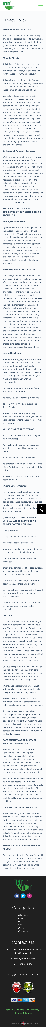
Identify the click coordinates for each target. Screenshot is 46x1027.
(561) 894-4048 (26, 964)
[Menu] (40, 5)
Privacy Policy (32, 1009)
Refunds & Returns (23, 1013)
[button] (41, 509)
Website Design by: (14, 1023)
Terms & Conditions (15, 1009)
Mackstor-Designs (32, 1023)
